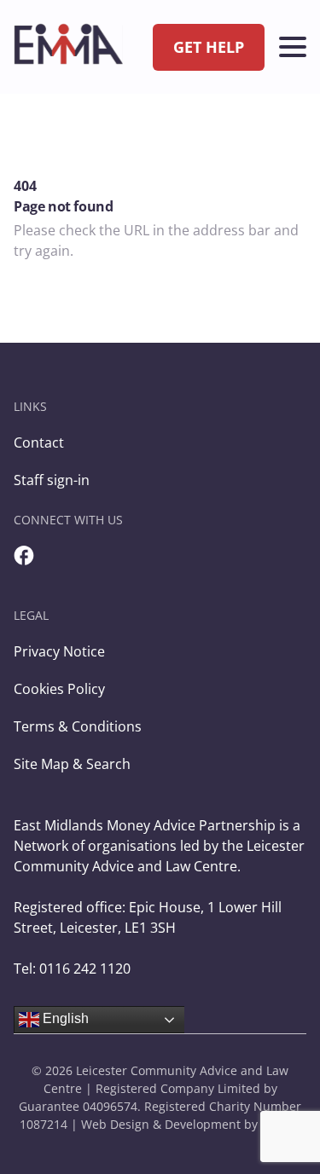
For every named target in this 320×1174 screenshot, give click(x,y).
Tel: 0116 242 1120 (72, 968)
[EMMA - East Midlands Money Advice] (68, 46)
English (64, 1018)
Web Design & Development (161, 1124)
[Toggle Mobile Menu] (292, 47)
